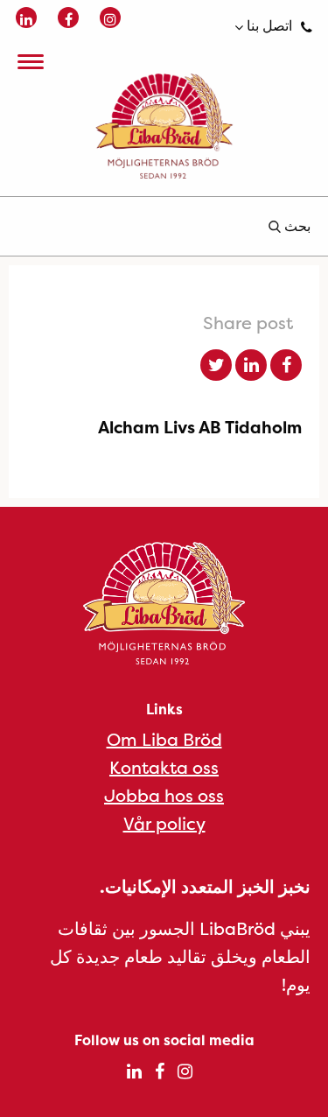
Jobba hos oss (164, 795)
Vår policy (164, 823)
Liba (164, 126)
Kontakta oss (164, 767)
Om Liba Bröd (164, 739)
